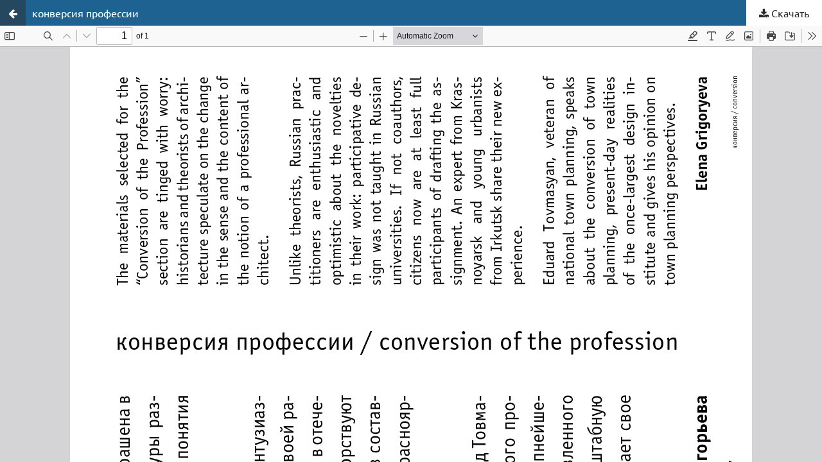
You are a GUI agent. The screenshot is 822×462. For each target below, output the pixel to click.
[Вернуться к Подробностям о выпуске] (13, 13)
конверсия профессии (85, 12)
